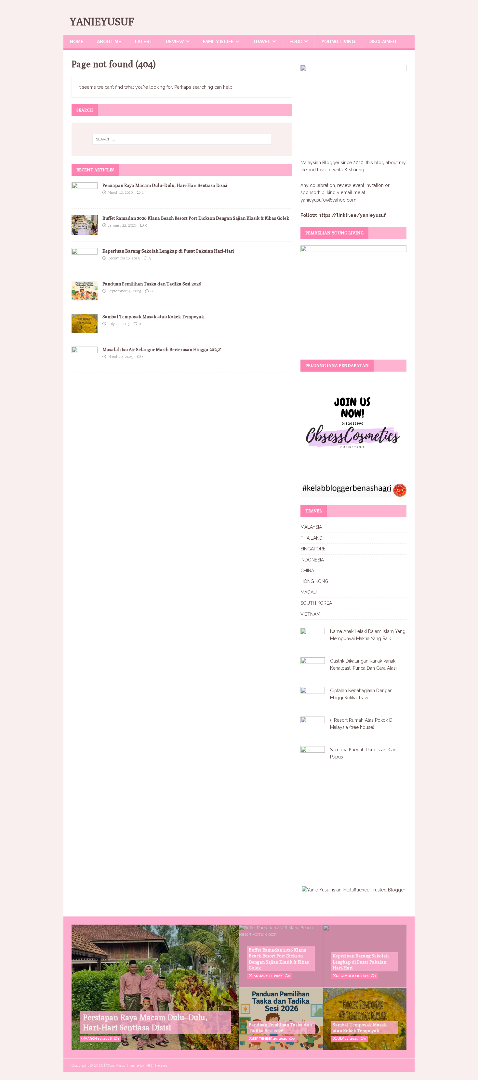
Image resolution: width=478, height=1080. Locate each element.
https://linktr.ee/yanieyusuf (352, 215)
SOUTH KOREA (316, 603)
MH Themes (156, 1065)
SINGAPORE (312, 548)
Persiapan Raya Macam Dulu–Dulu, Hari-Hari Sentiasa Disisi (164, 185)
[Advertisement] (355, 824)
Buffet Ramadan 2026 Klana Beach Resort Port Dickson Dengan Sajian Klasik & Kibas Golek (195, 218)
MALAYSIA (311, 527)
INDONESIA (312, 559)
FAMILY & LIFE (218, 41)
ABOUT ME (109, 41)
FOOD (295, 41)
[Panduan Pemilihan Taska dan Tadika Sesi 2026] (85, 296)
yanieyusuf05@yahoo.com (328, 200)
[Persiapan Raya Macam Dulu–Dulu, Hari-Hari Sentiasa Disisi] (85, 198)
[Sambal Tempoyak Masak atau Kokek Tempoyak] (85, 329)
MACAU (308, 592)
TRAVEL (262, 41)
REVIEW (175, 41)
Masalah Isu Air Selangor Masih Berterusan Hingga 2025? (161, 349)
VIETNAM (310, 614)
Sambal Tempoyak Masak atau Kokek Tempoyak (153, 316)
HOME (77, 41)
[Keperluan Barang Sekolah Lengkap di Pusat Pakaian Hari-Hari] (85, 263)
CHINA (307, 570)
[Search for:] (182, 139)
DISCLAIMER (382, 41)
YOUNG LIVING (338, 41)
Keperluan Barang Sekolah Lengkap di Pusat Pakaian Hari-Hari (168, 251)
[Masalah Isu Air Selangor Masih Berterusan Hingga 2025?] (85, 362)
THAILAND (311, 538)
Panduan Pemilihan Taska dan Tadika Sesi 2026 (151, 283)
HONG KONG (314, 581)
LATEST (144, 41)
